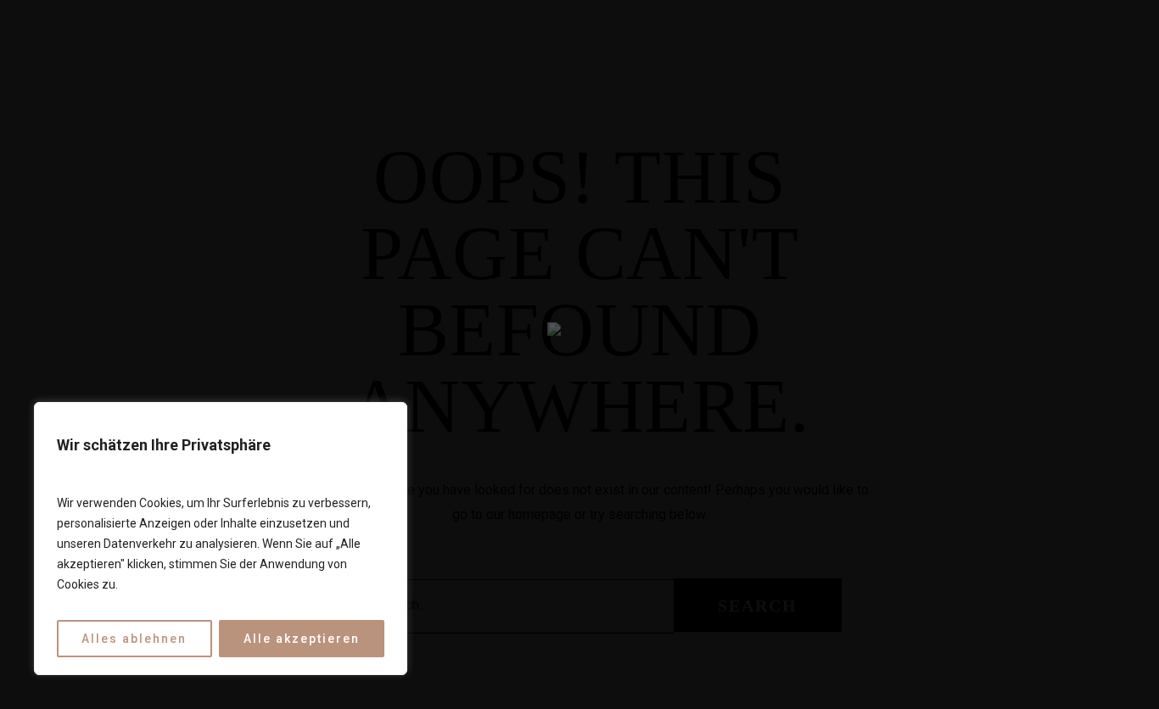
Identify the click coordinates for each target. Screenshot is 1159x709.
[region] (220, 538)
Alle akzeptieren (302, 638)
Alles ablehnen (134, 638)
